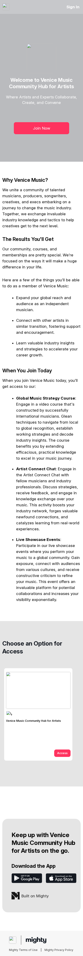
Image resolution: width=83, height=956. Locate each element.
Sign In (73, 7)
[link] (38, 714)
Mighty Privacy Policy (58, 950)
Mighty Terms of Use (23, 950)
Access (62, 753)
